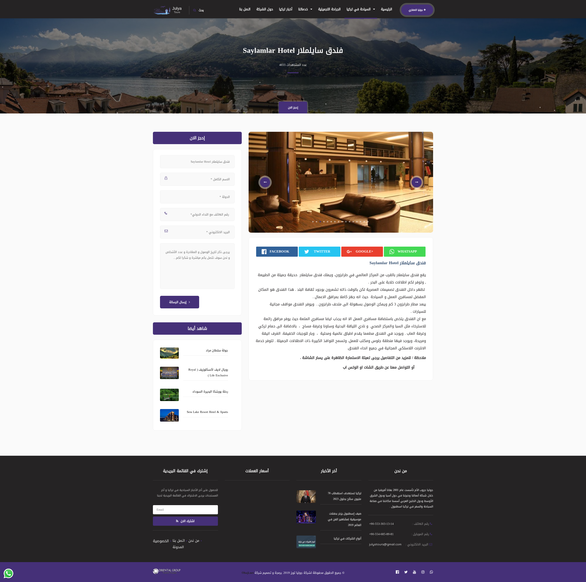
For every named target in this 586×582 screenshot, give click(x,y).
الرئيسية (386, 9)
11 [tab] (349, 244)
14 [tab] (360, 244)
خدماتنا (303, 9)
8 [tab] (338, 244)
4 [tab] (324, 244)
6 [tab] (331, 244)
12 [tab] (353, 244)
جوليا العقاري (416, 10)
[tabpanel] (341, 193)
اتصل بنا (244, 9)
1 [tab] (313, 244)
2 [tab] (316, 244)
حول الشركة (264, 9)
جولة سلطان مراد (217, 350)
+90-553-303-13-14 (381, 524)
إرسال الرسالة (178, 302)
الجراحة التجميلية (329, 9)
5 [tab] (327, 244)
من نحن (193, 540)
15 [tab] (364, 244)
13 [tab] (357, 244)
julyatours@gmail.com (385, 544)
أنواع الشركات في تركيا (347, 538)
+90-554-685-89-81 (381, 534)
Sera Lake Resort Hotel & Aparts (207, 412)
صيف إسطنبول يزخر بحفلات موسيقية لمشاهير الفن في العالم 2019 (344, 519)
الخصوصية (161, 540)
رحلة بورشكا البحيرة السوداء (210, 391)
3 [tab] (320, 244)
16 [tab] (368, 244)
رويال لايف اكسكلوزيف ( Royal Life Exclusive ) (208, 372)
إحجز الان (293, 107)
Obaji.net (248, 573)
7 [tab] (335, 244)
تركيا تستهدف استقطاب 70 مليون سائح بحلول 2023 (344, 496)
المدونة (178, 547)
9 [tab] (342, 244)
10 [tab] (346, 244)
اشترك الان (187, 521)
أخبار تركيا (285, 9)
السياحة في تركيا (359, 9)
